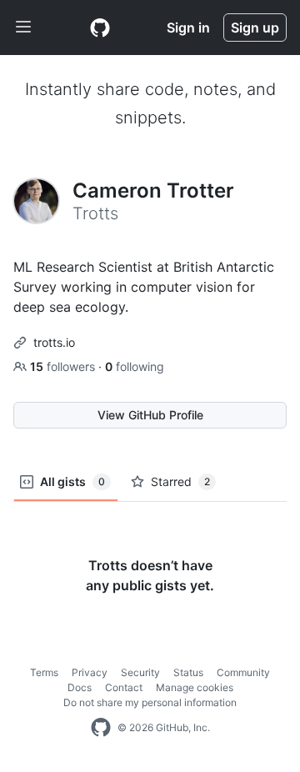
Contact (123, 687)
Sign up (255, 27)
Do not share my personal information (150, 702)
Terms (44, 672)
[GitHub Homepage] (101, 728)
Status (188, 672)
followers (64, 366)
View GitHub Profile (150, 415)
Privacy (90, 672)
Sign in (188, 27)
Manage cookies (194, 687)
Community (243, 672)
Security (140, 672)
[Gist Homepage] (100, 28)
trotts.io (54, 342)
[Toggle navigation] (23, 27)
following (134, 366)
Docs (80, 687)
